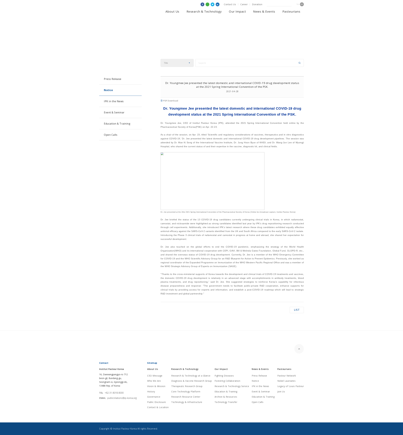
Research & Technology (204, 11)
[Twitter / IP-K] (212, 4)
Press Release (112, 79)
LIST (297, 310)
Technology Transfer (226, 402)
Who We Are (154, 380)
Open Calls (110, 135)
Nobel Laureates (286, 380)
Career (244, 4)
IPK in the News (114, 101)
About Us (172, 11)
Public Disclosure (156, 402)
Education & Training (117, 123)
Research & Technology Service (232, 386)
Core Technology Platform (185, 391)
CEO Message (154, 375)
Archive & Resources (226, 396)
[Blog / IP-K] (207, 4)
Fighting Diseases (224, 375)
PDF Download (170, 100)
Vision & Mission (156, 386)
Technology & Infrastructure (186, 402)
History (151, 391)
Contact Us (230, 4)
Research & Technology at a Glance (190, 375)
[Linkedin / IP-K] (217, 4)
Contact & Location (158, 407)
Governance (153, 396)
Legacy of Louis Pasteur (290, 386)
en (302, 4)
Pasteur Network (286, 375)
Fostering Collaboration (227, 380)
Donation (257, 4)
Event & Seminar (114, 112)
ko (298, 4)
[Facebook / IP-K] (202, 4)
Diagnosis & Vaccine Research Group (191, 380)
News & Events (264, 11)
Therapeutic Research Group (186, 386)
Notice (108, 90)
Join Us (281, 391)
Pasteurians (291, 11)
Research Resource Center (185, 396)
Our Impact (237, 11)
